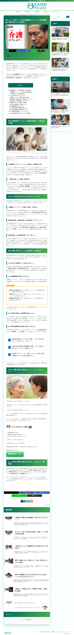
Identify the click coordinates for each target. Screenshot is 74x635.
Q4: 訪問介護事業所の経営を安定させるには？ (19, 109)
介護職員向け (53, 631)
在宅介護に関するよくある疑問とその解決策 (17, 102)
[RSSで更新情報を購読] (32, 501)
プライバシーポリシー (66, 631)
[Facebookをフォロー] (24, 501)
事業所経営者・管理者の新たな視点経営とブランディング (21, 99)
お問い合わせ (59, 631)
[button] (41, 51)
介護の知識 (8, 56)
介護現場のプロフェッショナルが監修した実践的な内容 (21, 92)
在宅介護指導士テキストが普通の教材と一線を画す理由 (20, 90)
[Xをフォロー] (22, 501)
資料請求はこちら (15, 454)
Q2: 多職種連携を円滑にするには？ (17, 106)
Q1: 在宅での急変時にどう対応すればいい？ (18, 104)
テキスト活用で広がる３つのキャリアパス (17, 95)
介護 (12, 56)
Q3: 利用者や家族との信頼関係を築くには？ (19, 107)
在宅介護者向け (47, 631)
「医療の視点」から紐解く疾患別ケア (17, 93)
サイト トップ (36, 631)
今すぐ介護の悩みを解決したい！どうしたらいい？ (19, 111)
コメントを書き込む (26, 619)
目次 (19, 85)
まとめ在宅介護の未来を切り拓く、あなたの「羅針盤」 (20, 113)
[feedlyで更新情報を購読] (29, 501)
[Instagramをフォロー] (27, 501)
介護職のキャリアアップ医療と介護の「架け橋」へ (20, 97)
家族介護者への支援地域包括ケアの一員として (19, 100)
